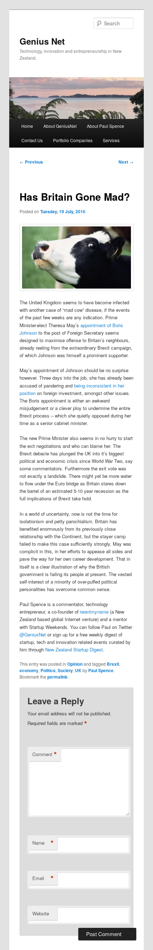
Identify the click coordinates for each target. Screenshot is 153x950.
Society (65, 670)
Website (40, 913)
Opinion (75, 664)
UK (78, 670)
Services (111, 140)
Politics (48, 670)
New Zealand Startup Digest (74, 649)
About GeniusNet (59, 126)
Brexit (113, 664)
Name (43, 843)
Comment (44, 754)
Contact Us (32, 140)
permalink (57, 677)
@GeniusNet (33, 634)
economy (29, 670)
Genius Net (42, 41)
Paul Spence (101, 670)
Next (125, 162)
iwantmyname (94, 611)
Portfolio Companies (73, 140)
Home (27, 126)
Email (43, 878)
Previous (31, 162)
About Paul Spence (105, 126)
